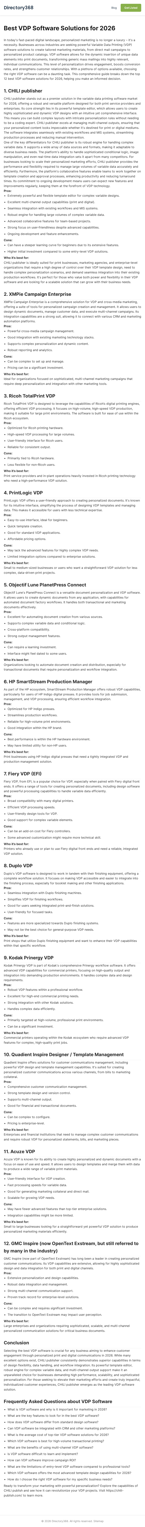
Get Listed (130, 7)
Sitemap (98, 1521)
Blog (114, 7)
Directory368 (18, 8)
